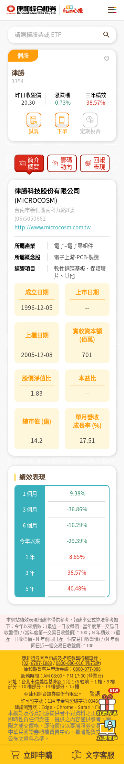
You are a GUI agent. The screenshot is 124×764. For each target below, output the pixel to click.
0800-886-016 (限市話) (78, 662)
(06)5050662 (30, 218)
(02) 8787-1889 (37, 662)
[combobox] (58, 35)
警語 (95, 694)
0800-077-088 (87, 668)
